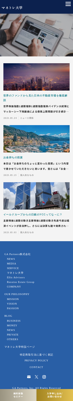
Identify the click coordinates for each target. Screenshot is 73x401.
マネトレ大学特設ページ (19, 346)
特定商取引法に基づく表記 (36, 354)
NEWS (11, 258)
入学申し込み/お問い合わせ (55, 395)
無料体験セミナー (18, 395)
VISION (12, 303)
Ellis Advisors (16, 277)
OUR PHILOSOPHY (17, 294)
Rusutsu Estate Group (21, 281)
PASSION (13, 308)
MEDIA (11, 263)
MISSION (13, 299)
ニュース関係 (27, 117)
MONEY (12, 325)
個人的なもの (27, 174)
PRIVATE (13, 334)
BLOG (8, 315)
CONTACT (36, 367)
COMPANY (14, 286)
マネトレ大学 (15, 272)
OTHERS (12, 339)
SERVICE (13, 268)
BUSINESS (14, 320)
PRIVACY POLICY (37, 360)
